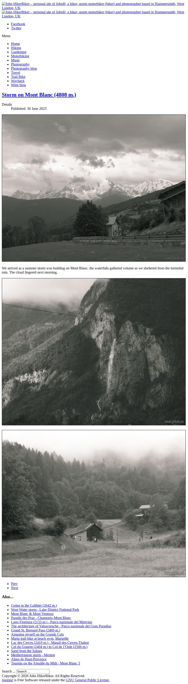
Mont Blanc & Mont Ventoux (32, 614)
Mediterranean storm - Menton (33, 655)
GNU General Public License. (88, 680)
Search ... (8, 671)
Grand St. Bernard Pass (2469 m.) (35, 630)
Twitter (16, 28)
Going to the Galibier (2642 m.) (34, 605)
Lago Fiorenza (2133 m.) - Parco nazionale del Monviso (51, 622)
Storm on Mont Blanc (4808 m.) (39, 95)
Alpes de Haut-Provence (29, 659)
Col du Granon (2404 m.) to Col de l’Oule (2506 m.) (49, 647)
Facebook (18, 24)
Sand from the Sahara (26, 651)
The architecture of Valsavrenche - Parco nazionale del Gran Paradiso (61, 626)
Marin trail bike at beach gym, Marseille (40, 638)
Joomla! (7, 680)
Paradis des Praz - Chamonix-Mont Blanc (41, 618)
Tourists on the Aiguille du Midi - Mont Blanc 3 (45, 663)
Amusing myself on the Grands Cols (37, 634)
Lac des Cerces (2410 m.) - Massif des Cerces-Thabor (50, 643)
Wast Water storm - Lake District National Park (45, 610)
